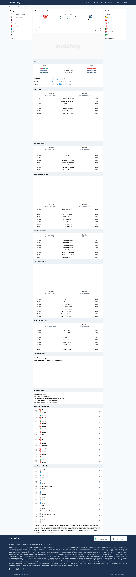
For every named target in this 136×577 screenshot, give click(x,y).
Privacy (112, 574)
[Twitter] (14, 569)
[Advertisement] (68, 46)
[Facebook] (10, 569)
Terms (106, 574)
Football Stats (12, 7)
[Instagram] (19, 569)
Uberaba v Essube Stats (24, 7)
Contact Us (124, 574)
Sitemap (117, 574)
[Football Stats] (14, 2)
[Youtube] (23, 569)
